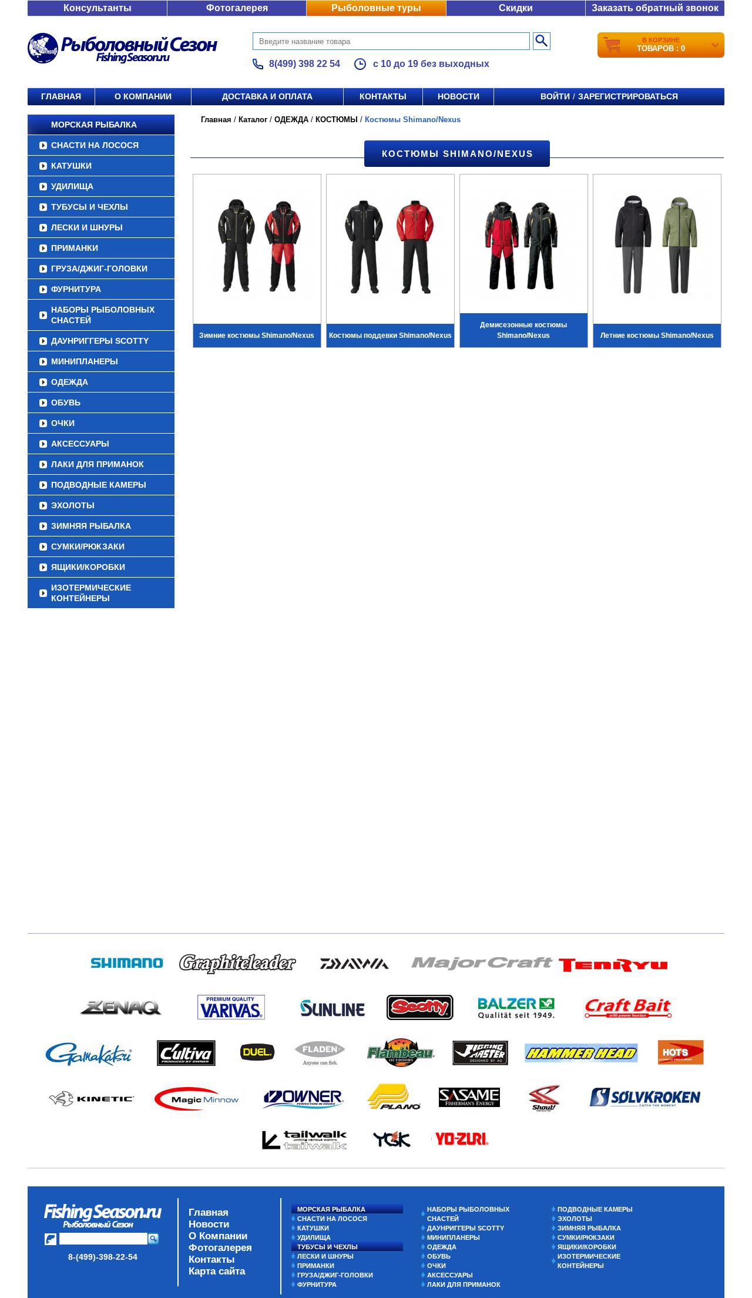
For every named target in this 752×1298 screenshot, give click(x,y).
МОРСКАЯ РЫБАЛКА (94, 124)
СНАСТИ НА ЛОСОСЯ (95, 145)
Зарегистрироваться (628, 96)
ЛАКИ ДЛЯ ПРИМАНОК (97, 464)
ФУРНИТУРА (76, 289)
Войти (555, 96)
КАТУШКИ (71, 165)
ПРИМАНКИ (74, 248)
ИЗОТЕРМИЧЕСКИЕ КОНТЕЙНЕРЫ (91, 593)
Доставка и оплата (267, 96)
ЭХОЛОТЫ (73, 505)
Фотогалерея (237, 8)
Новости (458, 96)
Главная (61, 96)
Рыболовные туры (376, 8)
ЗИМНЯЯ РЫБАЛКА (91, 526)
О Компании (218, 1236)
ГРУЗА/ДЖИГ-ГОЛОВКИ (99, 268)
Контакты (383, 96)
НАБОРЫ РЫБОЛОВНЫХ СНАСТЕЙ (103, 315)
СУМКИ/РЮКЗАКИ (88, 546)
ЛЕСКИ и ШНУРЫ (87, 227)
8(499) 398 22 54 (304, 64)
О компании (143, 96)
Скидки (516, 8)
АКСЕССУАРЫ (80, 443)
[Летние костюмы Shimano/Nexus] (657, 248)
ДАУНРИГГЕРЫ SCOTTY (100, 341)
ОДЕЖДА (69, 382)
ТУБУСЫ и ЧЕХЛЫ (89, 207)
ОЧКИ (63, 423)
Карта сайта (217, 1271)
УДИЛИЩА (72, 186)
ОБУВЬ (65, 402)
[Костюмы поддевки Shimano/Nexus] (390, 248)
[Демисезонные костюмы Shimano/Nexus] (524, 248)
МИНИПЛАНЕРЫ (84, 361)
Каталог (253, 119)
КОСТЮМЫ (336, 119)
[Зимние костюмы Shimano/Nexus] (257, 248)
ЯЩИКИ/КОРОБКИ (88, 567)
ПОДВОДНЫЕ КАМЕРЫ (98, 484)
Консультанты (97, 8)
